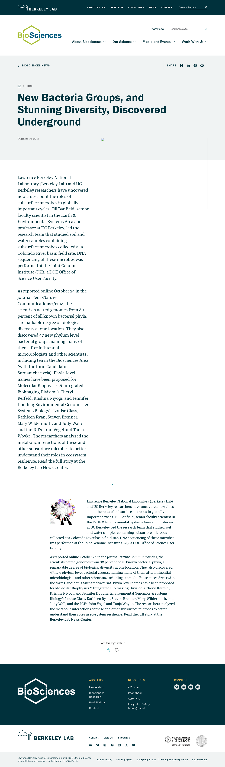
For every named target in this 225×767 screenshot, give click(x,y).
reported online (66, 557)
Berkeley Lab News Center (70, 619)
